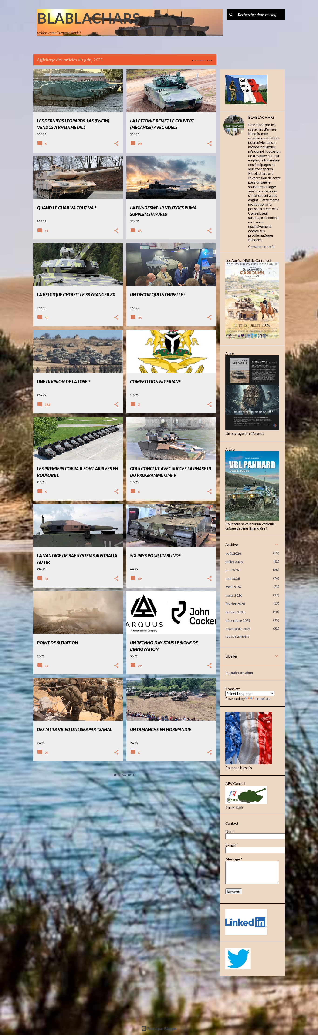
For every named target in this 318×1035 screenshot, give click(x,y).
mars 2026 (233, 595)
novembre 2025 (238, 629)
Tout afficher (202, 60)
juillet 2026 (234, 562)
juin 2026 (232, 570)
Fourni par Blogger (162, 1028)
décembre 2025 (237, 620)
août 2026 (233, 553)
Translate (262, 699)
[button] (116, 144)
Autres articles (124, 775)
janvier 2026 (235, 612)
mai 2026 (232, 579)
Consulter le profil (261, 247)
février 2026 (235, 604)
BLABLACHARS (88, 18)
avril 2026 (233, 587)
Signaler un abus (239, 673)
